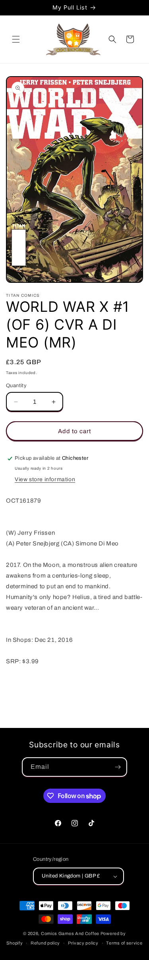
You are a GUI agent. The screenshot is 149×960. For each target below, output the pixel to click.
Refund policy (45, 943)
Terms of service (124, 943)
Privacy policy (83, 943)
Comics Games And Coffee (70, 933)
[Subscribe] (117, 767)
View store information (45, 479)
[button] (16, 39)
